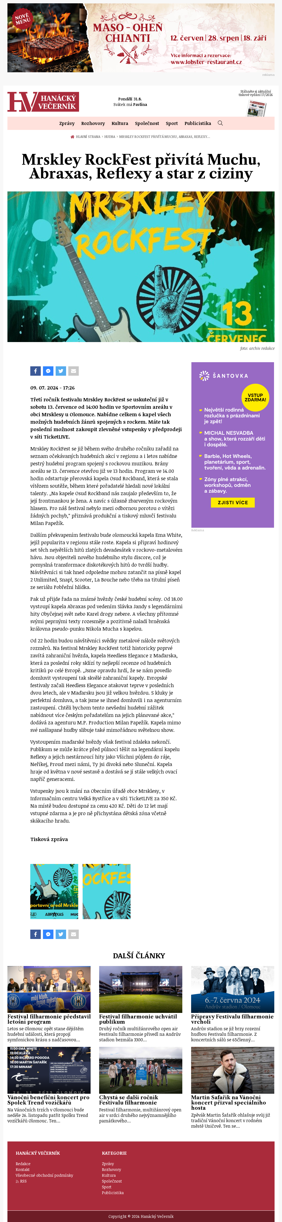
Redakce (23, 1163)
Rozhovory (93, 123)
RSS (23, 1181)
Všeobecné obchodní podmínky (44, 1175)
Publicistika (198, 123)
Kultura (120, 123)
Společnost (147, 123)
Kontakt (23, 1169)
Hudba (111, 136)
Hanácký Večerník (43, 101)
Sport (172, 123)
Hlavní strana (89, 136)
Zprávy (67, 123)
